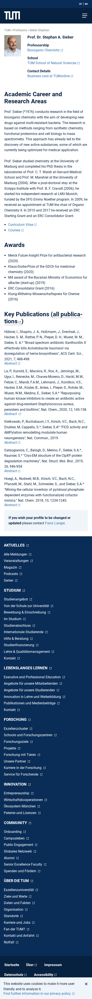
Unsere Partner (15, 761)
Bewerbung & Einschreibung (25, 612)
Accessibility (43, 975)
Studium (13, 590)
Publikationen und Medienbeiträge (30, 703)
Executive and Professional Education (33, 677)
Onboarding (13, 832)
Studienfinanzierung (19, 645)
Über (30, 965)
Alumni (9, 858)
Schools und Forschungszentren (28, 735)
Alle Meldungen (16, 554)
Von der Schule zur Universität (27, 606)
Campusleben (14, 838)
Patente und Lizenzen (20, 813)
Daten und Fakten (17, 903)
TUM (7, 30)
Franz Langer (55, 523)
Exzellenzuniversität (19, 890)
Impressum (53, 965)
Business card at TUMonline (48, 76)
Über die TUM (17, 880)
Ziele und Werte (16, 896)
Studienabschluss (18, 626)
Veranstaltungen (17, 561)
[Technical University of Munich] (12, 15)
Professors (20, 30)
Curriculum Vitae (20, 225)
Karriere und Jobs (17, 923)
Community (16, 822)
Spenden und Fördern (20, 871)
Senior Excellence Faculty (23, 864)
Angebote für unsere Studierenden (30, 690)
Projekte (10, 748)
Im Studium (13, 619)
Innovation (15, 784)
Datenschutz (13, 975)
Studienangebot (16, 599)
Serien (9, 580)
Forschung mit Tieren (20, 755)
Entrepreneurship (17, 793)
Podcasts (11, 574)
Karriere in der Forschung (23, 768)
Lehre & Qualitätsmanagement (27, 652)
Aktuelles (14, 545)
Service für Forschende (21, 774)
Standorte (11, 916)
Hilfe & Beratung (16, 639)
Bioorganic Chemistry (43, 50)
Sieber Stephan (39, 30)
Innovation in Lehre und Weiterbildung (33, 697)
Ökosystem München (20, 806)
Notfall (9, 942)
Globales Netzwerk (18, 851)
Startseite (11, 965)
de (80, 3)
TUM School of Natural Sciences (51, 63)
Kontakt (10, 658)
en (86, 3)
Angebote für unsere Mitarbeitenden (31, 683)
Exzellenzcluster (16, 729)
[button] (87, 984)
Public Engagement (19, 845)
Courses (14, 230)
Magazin (11, 567)
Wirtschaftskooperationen (24, 800)
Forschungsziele (16, 742)
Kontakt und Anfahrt (19, 936)
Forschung (15, 719)
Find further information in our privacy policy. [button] (37, 994)
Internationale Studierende (24, 632)
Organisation (14, 909)
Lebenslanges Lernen (26, 668)
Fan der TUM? (15, 929)
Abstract (10, 363)
